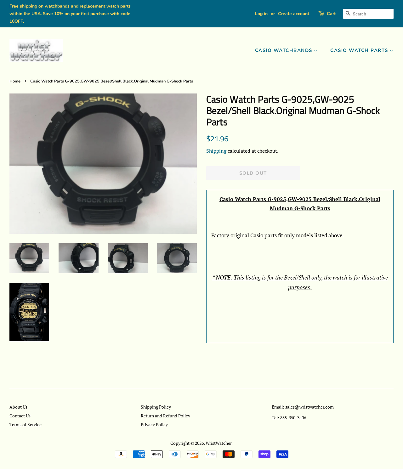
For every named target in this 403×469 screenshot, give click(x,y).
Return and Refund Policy (165, 416)
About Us (18, 407)
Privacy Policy (154, 424)
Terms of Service (25, 424)
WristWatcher (218, 443)
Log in (261, 14)
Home (14, 81)
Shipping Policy (156, 407)
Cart (331, 14)
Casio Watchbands (284, 50)
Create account (293, 14)
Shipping (216, 150)
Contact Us (20, 416)
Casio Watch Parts (360, 50)
